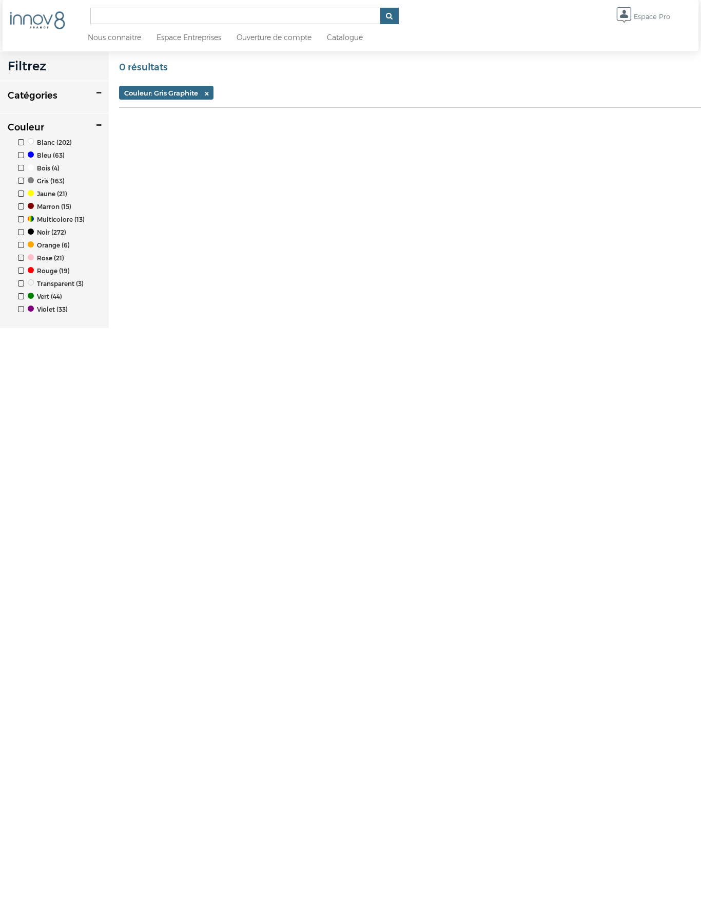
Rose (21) (49, 258)
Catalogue (345, 37)
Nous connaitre (114, 37)
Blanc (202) (53, 142)
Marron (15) (53, 207)
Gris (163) (50, 181)
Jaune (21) (51, 194)
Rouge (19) (52, 271)
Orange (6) (52, 245)
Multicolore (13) (60, 219)
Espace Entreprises (189, 37)
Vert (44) (48, 296)
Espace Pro (651, 16)
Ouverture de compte (274, 37)
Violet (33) (51, 309)
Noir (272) (50, 232)
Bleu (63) (50, 155)
